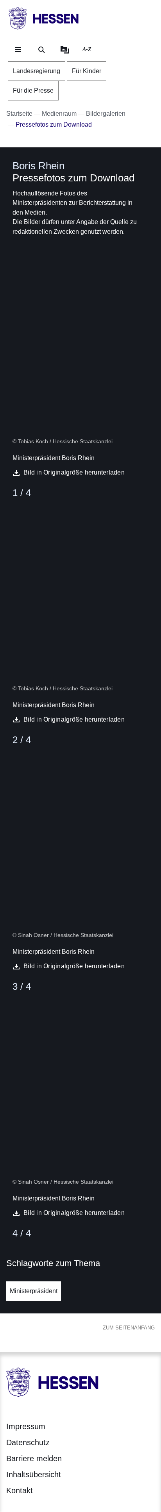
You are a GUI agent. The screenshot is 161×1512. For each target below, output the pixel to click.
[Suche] (41, 50)
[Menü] (18, 50)
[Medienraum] (65, 50)
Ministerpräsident (33, 1291)
